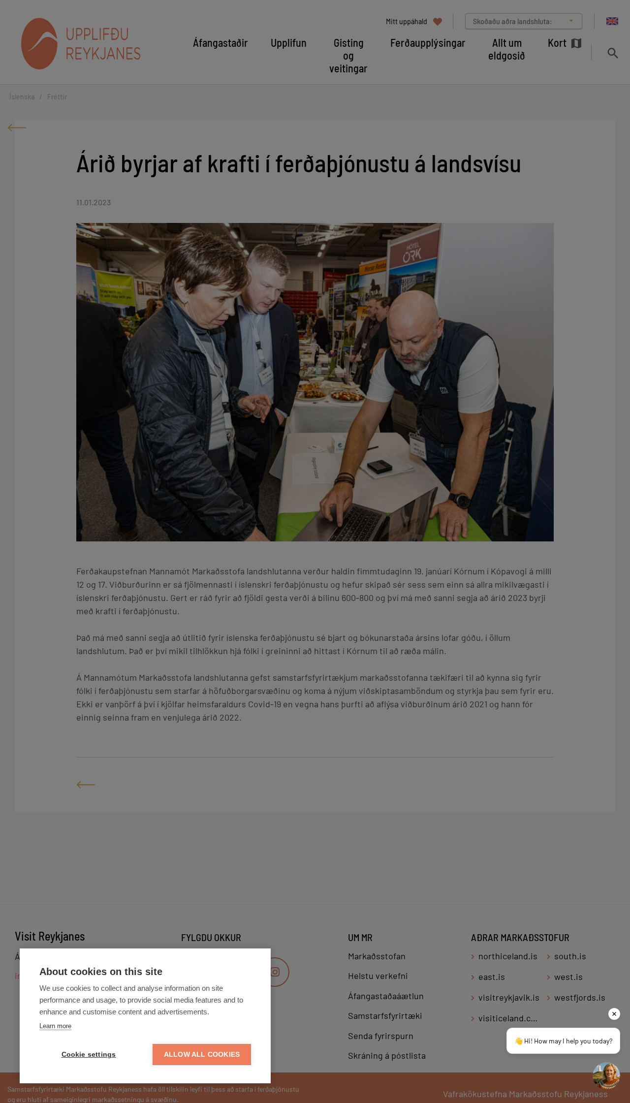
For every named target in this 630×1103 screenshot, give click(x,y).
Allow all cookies (202, 1054)
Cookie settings (89, 1054)
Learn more (55, 1026)
